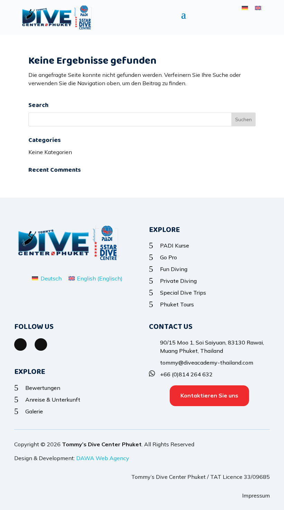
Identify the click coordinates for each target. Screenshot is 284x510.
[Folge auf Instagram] (41, 344)
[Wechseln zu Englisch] (258, 7)
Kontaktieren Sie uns (209, 395)
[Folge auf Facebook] (20, 344)
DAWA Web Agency (102, 458)
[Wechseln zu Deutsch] (244, 7)
